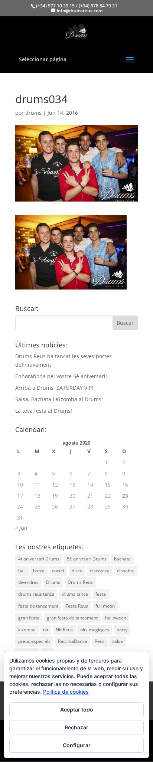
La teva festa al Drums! (43, 410)
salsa (117, 641)
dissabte (125, 571)
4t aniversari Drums (38, 559)
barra (39, 571)
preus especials (34, 641)
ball (22, 571)
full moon (105, 606)
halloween (115, 618)
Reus (100, 641)
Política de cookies (66, 692)
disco (77, 571)
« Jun (21, 527)
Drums (53, 582)
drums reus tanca (36, 594)
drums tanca (75, 594)
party (122, 630)
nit (45, 630)
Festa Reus (77, 606)
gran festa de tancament (72, 618)
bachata (122, 559)
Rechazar (76, 727)
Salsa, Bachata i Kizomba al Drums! (59, 399)
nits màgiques (94, 630)
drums (33, 112)
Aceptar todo (76, 709)
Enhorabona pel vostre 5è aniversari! (61, 376)
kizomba (27, 630)
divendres (28, 582)
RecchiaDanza (72, 641)
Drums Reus (80, 582)
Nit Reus (64, 630)
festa (100, 594)
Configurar (77, 745)
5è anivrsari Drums (87, 559)
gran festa (28, 618)
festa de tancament (38, 606)
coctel (58, 571)
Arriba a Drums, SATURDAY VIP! (54, 387)
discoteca (100, 571)
